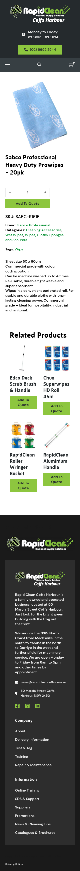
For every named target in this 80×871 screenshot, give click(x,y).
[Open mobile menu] (7, 64)
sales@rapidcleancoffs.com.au (43, 682)
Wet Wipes (14, 235)
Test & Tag (23, 748)
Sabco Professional (33, 225)
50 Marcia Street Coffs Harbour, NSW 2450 (37, 693)
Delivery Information (32, 739)
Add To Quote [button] (23, 402)
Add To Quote (28, 203)
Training (21, 756)
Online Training (27, 790)
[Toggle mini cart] (72, 65)
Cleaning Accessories (44, 230)
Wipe (19, 249)
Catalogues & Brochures (35, 832)
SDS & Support (27, 798)
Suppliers (22, 807)
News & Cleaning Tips (33, 824)
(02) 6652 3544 (43, 49)
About (20, 731)
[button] (68, 86)
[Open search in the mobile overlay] (39, 65)
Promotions (24, 815)
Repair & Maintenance (33, 765)
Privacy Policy (14, 864)
